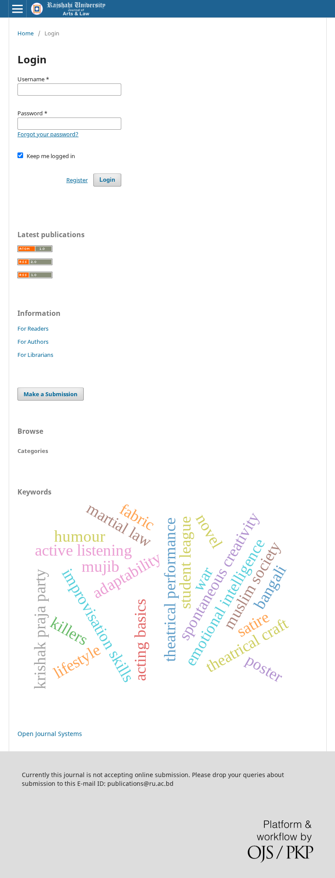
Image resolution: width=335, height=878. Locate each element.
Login (107, 179)
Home (25, 33)
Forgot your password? (48, 134)
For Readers (32, 328)
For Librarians (35, 355)
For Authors (32, 342)
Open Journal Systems (49, 733)
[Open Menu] (17, 8)
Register (77, 180)
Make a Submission (51, 394)
